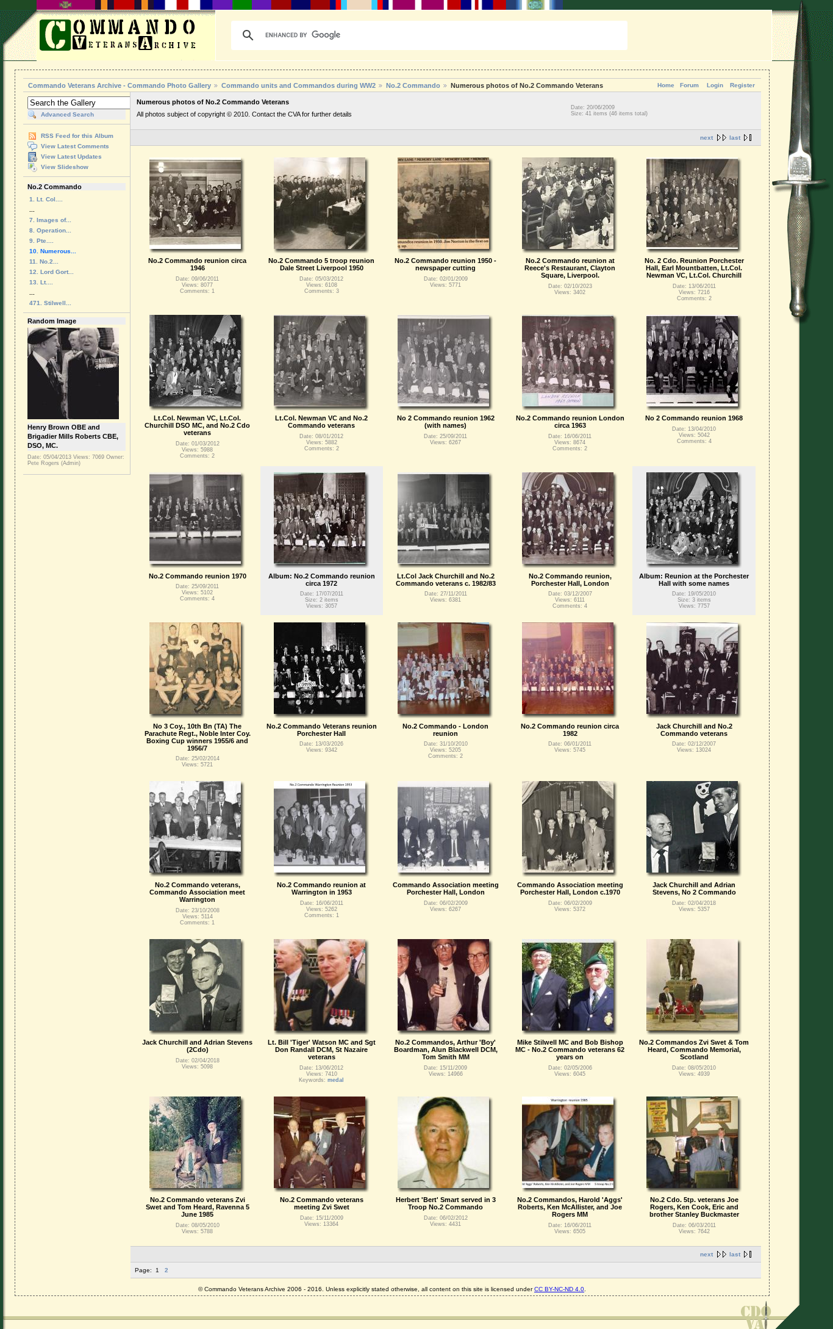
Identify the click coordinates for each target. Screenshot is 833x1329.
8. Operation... (50, 230)
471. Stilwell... (50, 303)
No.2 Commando (413, 85)
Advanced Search (67, 114)
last (734, 137)
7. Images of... (50, 220)
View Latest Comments (75, 146)
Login (715, 85)
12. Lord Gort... (51, 271)
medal (335, 1080)
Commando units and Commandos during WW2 (298, 85)
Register (742, 85)
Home (665, 85)
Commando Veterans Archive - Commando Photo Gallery (119, 85)
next (706, 137)
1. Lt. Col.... (46, 199)
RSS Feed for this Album (77, 135)
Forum (689, 85)
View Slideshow (64, 167)
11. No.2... (44, 261)
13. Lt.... (41, 282)
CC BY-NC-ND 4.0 (559, 1289)
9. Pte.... (41, 240)
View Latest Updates (71, 156)
